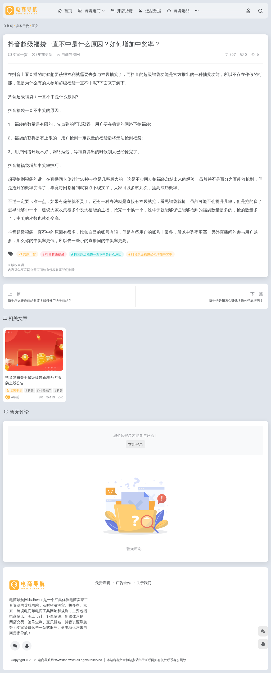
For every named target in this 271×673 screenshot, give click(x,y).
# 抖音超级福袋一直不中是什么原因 (96, 254)
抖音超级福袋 (20, 96)
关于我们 (144, 582)
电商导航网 (70, 54)
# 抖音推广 (44, 390)
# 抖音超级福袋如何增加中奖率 (150, 254)
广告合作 (123, 582)
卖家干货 (22, 25)
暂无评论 (19, 411)
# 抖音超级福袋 (53, 254)
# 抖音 (29, 390)
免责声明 (102, 582)
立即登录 (135, 444)
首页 (10, 25)
